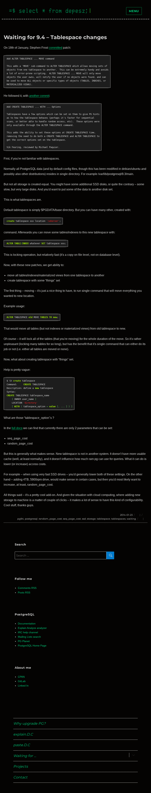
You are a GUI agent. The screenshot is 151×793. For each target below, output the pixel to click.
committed (55, 47)
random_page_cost (50, 518)
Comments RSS (27, 588)
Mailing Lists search (29, 636)
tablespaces (118, 518)
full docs (17, 428)
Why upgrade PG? (29, 723)
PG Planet (24, 641)
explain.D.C (23, 734)
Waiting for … (24, 756)
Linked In (23, 685)
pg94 (20, 518)
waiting (131, 518)
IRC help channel (28, 632)
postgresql (31, 518)
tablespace (103, 518)
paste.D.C (21, 745)
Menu (134, 11)
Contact (20, 777)
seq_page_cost (72, 518)
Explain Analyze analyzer (32, 628)
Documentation (27, 623)
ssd (84, 518)
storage (91, 518)
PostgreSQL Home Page (32, 645)
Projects (20, 766)
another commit (39, 95)
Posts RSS (24, 592)
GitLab (22, 681)
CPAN (21, 676)
